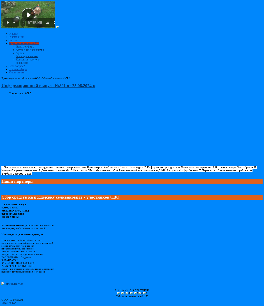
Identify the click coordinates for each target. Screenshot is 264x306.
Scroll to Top (8, 302)
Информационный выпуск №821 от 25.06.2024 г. (48, 85)
